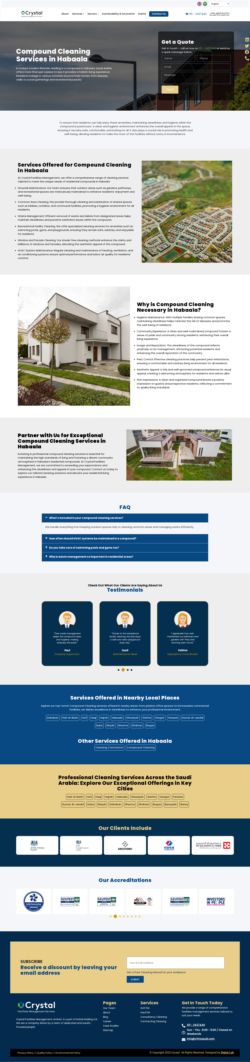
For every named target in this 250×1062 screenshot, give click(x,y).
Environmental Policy (68, 1053)
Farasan (173, 717)
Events (142, 13)
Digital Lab (227, 1052)
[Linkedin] (247, 40)
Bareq (184, 804)
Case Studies (111, 1025)
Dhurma (123, 725)
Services (78, 13)
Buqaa (150, 725)
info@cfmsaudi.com (201, 1039)
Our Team (109, 1008)
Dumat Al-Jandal (192, 717)
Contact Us (159, 13)
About (65, 13)
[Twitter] (247, 46)
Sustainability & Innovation (118, 13)
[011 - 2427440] (183, 1025)
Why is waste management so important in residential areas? (91, 556)
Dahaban (53, 717)
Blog (105, 1017)
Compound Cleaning (141, 747)
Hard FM (145, 1012)
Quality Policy (45, 1053)
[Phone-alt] (247, 58)
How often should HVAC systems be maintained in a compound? (92, 538)
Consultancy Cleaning (153, 1017)
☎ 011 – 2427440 (195, 14)
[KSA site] (205, 4)
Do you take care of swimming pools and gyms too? (84, 547)
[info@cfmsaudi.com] (183, 1039)
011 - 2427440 (196, 1025)
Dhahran (137, 725)
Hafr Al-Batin (70, 717)
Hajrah (104, 717)
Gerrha (146, 717)
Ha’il (84, 717)
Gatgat (159, 717)
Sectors (92, 13)
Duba (99, 725)
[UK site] (199, 4)
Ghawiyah (132, 717)
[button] (125, 518)
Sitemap (108, 1030)
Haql (93, 717)
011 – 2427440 (207, 48)
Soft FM (144, 1008)
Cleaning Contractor (109, 747)
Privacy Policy (26, 1053)
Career (107, 1021)
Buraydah (171, 804)
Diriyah (110, 725)
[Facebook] (247, 52)
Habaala (117, 717)
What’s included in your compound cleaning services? (86, 518)
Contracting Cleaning (153, 1021)
